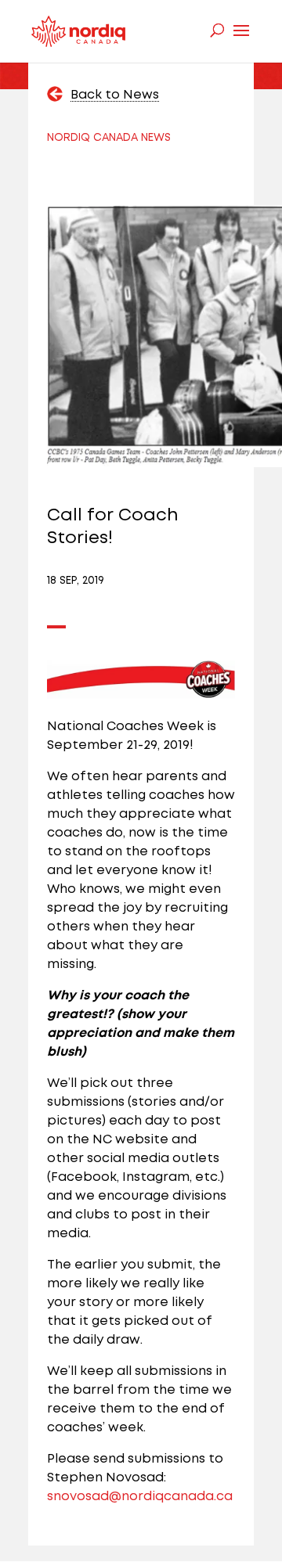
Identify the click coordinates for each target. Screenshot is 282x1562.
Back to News (114, 95)
